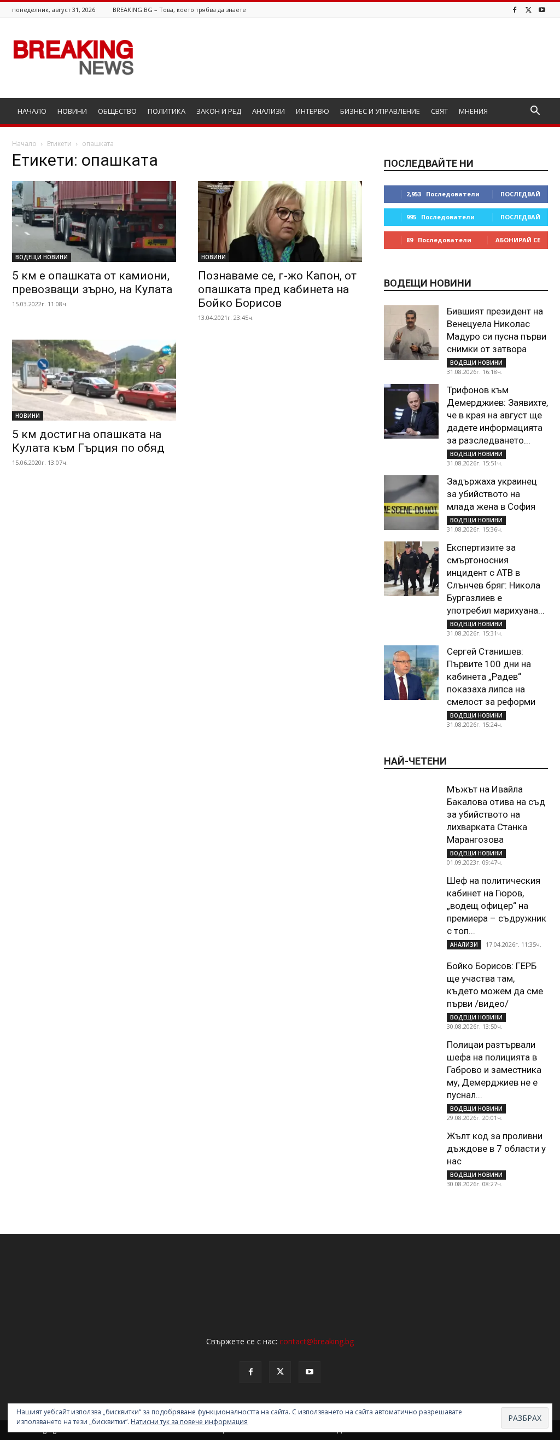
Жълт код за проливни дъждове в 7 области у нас (496, 1148)
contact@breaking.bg (316, 1341)
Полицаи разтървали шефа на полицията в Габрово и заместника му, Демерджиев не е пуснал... (494, 1069)
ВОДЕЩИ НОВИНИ (41, 257)
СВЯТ (439, 111)
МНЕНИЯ (473, 111)
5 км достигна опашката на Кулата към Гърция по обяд (88, 441)
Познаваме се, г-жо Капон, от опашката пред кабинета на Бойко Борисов (277, 289)
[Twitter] (528, 9)
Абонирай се (517, 240)
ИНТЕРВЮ (312, 111)
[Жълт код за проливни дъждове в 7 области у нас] (411, 1157)
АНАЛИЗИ (268, 111)
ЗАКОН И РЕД (218, 111)
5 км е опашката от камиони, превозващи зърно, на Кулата (92, 282)
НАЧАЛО (32, 111)
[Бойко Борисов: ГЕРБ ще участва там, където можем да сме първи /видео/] (411, 987)
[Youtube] (542, 9)
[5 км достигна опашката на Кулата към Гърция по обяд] (94, 380)
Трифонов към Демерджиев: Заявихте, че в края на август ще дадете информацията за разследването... (497, 415)
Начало (24, 143)
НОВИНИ (72, 111)
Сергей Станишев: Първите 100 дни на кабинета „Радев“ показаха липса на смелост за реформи (491, 676)
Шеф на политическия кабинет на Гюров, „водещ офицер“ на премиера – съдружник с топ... (496, 905)
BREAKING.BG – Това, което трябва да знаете (179, 9)
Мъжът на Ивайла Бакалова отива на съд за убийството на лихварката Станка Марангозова (496, 814)
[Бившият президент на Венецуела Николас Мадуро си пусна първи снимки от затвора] (411, 332)
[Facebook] (515, 9)
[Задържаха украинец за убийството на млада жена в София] (411, 502)
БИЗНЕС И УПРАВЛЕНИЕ (380, 111)
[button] (535, 112)
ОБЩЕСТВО (117, 111)
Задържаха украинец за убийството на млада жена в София (492, 494)
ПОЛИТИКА (166, 111)
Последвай (520, 194)
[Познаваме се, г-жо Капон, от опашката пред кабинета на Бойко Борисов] (280, 221)
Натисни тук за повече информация (189, 1421)
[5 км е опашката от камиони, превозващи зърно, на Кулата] (94, 221)
